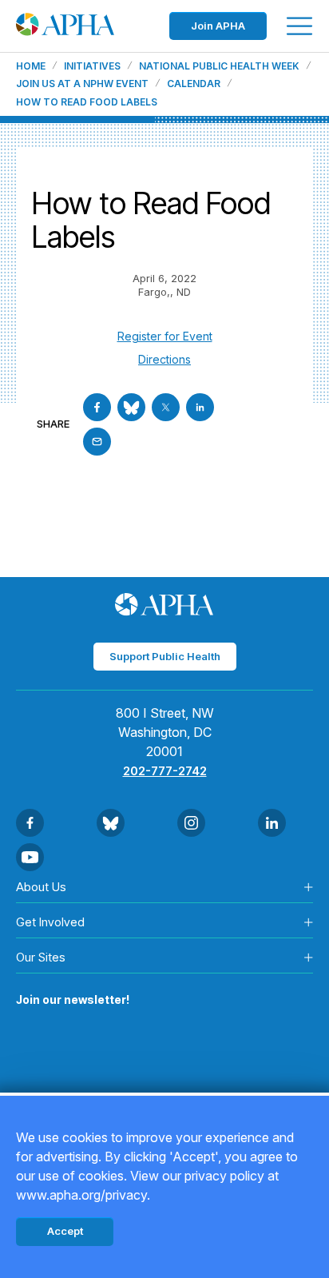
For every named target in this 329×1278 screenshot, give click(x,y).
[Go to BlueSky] (131, 407)
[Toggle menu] (299, 26)
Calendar (193, 84)
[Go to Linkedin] (200, 407)
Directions (164, 359)
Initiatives (92, 66)
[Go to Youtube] (30, 857)
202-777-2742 (165, 770)
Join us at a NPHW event (82, 84)
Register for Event (164, 336)
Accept (65, 1230)
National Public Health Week (219, 66)
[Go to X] (166, 407)
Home (31, 66)
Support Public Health (164, 656)
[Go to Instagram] (191, 823)
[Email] (97, 442)
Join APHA (218, 25)
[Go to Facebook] (97, 407)
